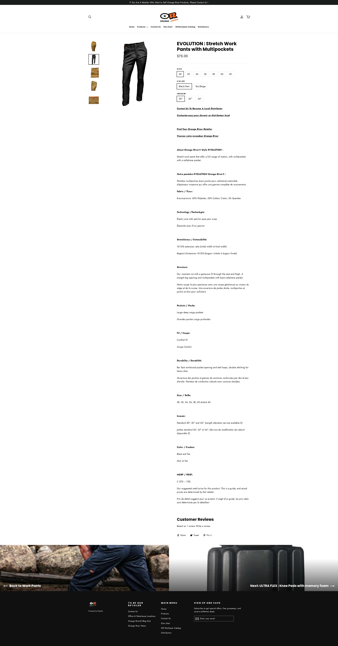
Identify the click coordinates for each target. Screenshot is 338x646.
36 (205, 74)
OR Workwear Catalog (185, 27)
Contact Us (156, 27)
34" (199, 98)
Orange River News (137, 625)
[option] (134, 73)
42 (230, 74)
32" (190, 98)
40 (221, 74)
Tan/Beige (201, 86)
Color (181, 81)
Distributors (203, 27)
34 (197, 74)
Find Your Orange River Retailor (194, 129)
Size (179, 69)
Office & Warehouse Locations (141, 616)
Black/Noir (184, 86)
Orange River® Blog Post (139, 621)
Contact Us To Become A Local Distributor (199, 108)
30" (181, 98)
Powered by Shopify (95, 611)
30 (180, 74)
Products (141, 27)
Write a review (203, 526)
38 (213, 74)
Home (131, 27)
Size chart (167, 27)
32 (188, 74)
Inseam (181, 94)
